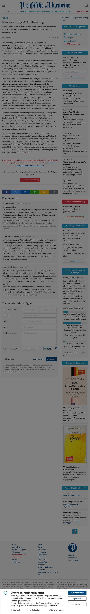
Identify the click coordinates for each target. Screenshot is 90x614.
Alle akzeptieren (77, 592)
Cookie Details (77, 604)
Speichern (77, 598)
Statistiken (35, 610)
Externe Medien (56, 610)
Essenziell (16, 610)
